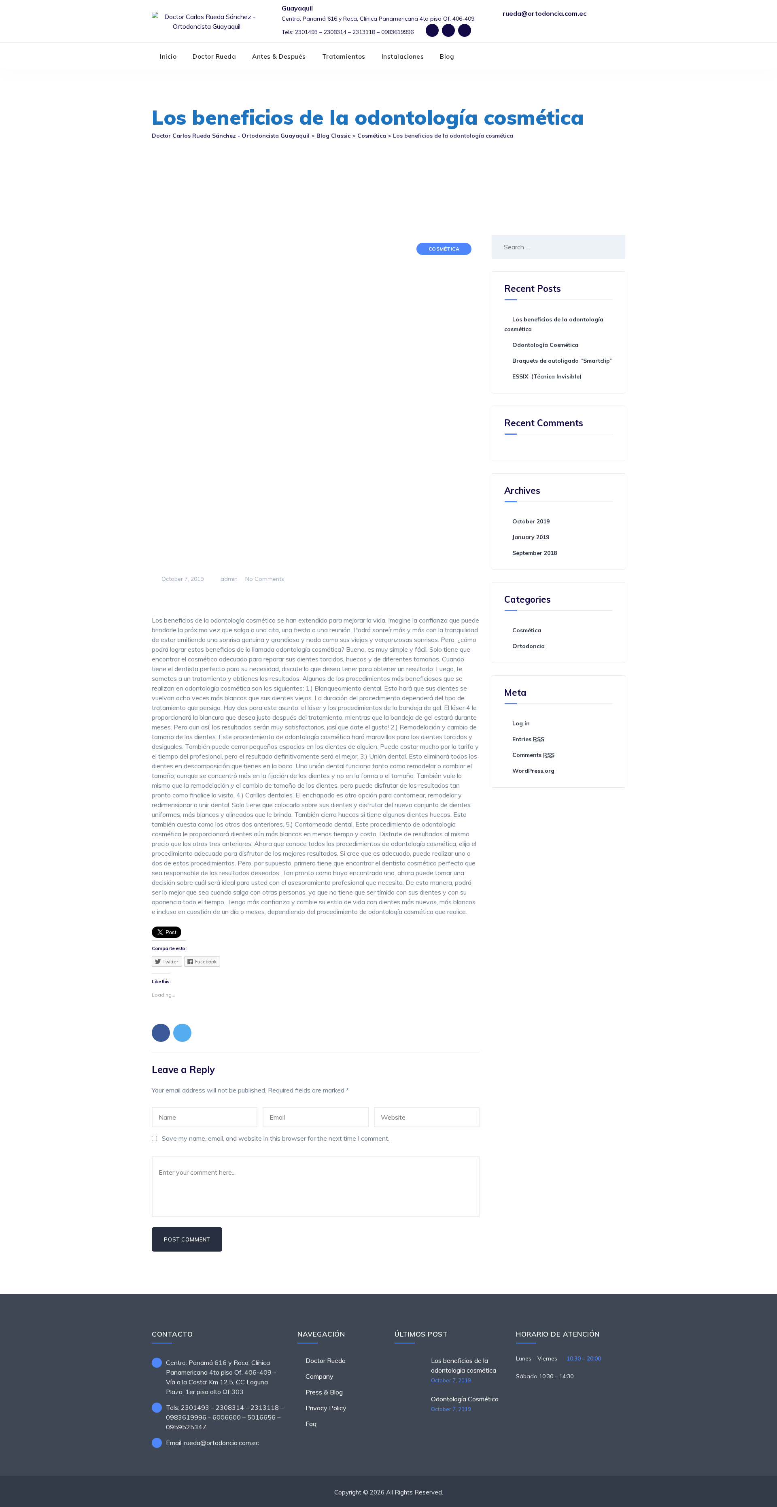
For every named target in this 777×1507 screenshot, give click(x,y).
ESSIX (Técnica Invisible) (547, 376)
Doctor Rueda (214, 56)
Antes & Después (279, 56)
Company (319, 1376)
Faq (311, 1424)
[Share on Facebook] (161, 1033)
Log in (521, 723)
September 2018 (534, 553)
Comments (533, 755)
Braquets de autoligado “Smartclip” (562, 360)
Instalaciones (403, 56)
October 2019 (531, 521)
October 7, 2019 (451, 1380)
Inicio (168, 56)
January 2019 (530, 537)
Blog (447, 56)
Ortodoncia (528, 646)
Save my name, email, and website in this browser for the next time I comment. (275, 1138)
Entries (528, 739)
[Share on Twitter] (182, 1033)
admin (228, 578)
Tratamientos (343, 56)
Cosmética (444, 249)
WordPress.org (533, 770)
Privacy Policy (326, 1408)
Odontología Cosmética (545, 345)
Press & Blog (324, 1392)
